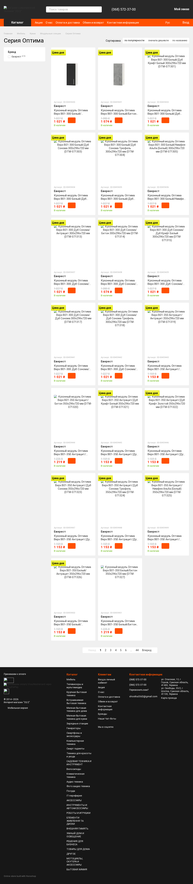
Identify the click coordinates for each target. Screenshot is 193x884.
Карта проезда (169, 698)
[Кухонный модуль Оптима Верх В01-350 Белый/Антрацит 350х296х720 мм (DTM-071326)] (73, 584)
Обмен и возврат (93, 22)
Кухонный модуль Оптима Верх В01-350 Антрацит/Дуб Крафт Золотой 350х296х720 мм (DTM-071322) (166, 456)
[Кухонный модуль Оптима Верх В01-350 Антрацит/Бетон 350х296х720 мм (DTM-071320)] (73, 414)
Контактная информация (123, 22)
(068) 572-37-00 (124, 9)
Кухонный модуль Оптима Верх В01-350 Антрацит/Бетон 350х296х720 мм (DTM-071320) (73, 456)
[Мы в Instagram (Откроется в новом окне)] (159, 22)
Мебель (71, 679)
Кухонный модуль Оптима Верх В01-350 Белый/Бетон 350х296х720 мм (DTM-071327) (118, 626)
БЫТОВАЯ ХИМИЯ (77, 869)
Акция (39, 22)
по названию (179, 40)
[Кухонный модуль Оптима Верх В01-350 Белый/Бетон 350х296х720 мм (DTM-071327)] (120, 584)
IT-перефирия (74, 795)
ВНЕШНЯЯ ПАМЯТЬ (77, 828)
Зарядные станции (77, 723)
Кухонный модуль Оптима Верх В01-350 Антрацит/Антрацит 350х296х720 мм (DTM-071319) (165, 371)
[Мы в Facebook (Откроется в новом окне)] (154, 22)
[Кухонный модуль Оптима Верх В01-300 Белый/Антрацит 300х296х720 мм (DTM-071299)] (73, 73)
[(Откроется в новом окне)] (6, 691)
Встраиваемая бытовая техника (76, 702)
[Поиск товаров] (99, 9)
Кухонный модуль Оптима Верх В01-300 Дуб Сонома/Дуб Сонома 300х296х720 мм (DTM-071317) (73, 371)
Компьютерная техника (75, 742)
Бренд (12, 51)
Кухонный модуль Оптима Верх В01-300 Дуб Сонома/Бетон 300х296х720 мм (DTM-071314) (120, 285)
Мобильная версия (17, 708)
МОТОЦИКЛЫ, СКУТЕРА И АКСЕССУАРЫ (75, 861)
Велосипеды (74, 769)
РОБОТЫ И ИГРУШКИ (78, 813)
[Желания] (160, 9)
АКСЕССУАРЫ (74, 800)
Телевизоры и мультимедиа (75, 686)
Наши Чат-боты (107, 718)
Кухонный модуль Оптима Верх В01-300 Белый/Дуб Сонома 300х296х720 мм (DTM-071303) (71, 200)
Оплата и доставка (68, 22)
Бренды (102, 714)
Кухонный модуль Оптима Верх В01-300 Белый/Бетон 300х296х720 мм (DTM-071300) (118, 115)
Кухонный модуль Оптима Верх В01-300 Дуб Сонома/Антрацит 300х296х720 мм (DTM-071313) (71, 285)
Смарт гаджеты (75, 748)
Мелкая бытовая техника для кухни (77, 717)
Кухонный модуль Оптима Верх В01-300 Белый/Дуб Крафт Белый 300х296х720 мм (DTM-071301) (165, 115)
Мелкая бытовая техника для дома (77, 709)
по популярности (134, 40)
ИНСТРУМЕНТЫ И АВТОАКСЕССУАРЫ (77, 807)
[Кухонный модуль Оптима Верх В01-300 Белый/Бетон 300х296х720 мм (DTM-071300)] (120, 73)
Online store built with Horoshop (20, 876)
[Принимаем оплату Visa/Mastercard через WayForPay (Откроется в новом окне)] (32, 685)
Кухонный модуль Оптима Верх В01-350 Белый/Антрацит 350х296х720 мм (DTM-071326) (71, 626)
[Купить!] (72, 120)
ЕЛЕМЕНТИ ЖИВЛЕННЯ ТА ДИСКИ (75, 820)
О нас (49, 22)
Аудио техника (75, 781)
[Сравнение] (150, 9)
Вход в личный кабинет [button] (106, 681)
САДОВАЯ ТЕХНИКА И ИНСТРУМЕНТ (79, 763)
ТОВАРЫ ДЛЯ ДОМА (78, 849)
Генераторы (74, 728)
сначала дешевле (158, 40)
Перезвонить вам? (139, 690)
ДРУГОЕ (71, 853)
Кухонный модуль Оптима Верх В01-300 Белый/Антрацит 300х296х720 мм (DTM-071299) (71, 115)
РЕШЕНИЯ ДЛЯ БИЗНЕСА (75, 843)
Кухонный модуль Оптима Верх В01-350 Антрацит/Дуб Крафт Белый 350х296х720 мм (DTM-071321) (119, 456)
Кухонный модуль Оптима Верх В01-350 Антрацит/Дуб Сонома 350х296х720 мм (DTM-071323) (72, 541)
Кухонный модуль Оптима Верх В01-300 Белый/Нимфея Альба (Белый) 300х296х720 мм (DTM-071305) (166, 200)
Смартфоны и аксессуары (74, 735)
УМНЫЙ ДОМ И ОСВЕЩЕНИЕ (75, 835)
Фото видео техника (78, 786)
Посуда (71, 791)
